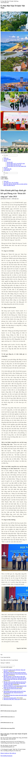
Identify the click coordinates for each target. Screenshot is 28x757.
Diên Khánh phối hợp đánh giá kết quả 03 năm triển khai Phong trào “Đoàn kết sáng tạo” (15, 692)
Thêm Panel (4, 177)
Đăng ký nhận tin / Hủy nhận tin (8, 753)
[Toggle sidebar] (1, 11)
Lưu (2, 178)
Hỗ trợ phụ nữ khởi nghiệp (10, 698)
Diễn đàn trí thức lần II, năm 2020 (12, 699)
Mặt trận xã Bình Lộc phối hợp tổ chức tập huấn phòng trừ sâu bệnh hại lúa (15, 686)
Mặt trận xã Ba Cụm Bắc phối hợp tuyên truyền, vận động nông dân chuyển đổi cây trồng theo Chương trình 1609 (15, 683)
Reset (6, 178)
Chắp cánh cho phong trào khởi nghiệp (13, 688)
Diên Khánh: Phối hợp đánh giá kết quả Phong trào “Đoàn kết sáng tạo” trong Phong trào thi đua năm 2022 (15, 674)
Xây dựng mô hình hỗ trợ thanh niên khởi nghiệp (15, 695)
